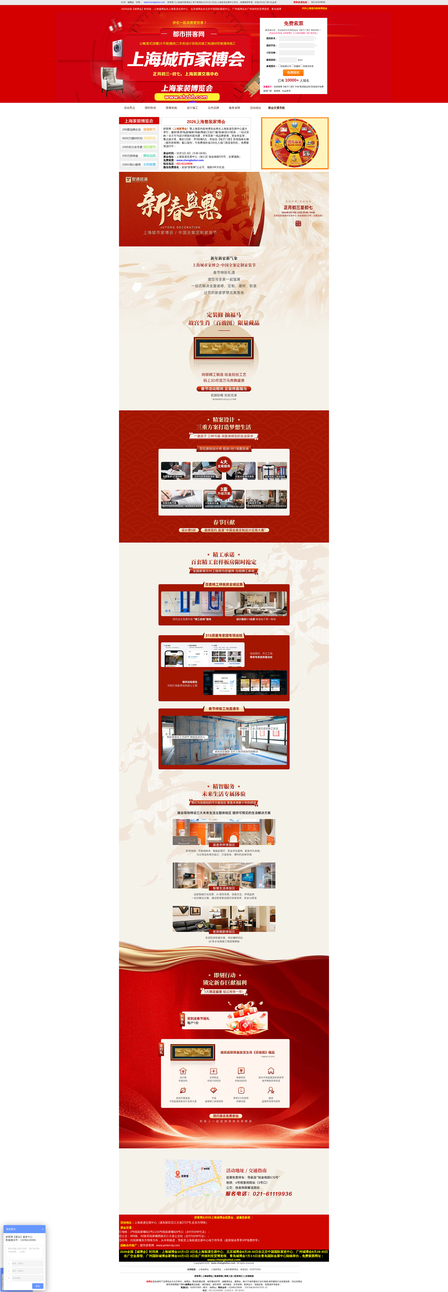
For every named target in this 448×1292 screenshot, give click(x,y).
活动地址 (255, 107)
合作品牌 (213, 107)
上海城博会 (203, 1269)
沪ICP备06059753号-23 (256, 1287)
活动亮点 (129, 107)
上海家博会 (216, 1269)
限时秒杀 (150, 107)
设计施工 (192, 107)
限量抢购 (171, 107)
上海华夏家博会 (230, 1269)
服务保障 (234, 107)
